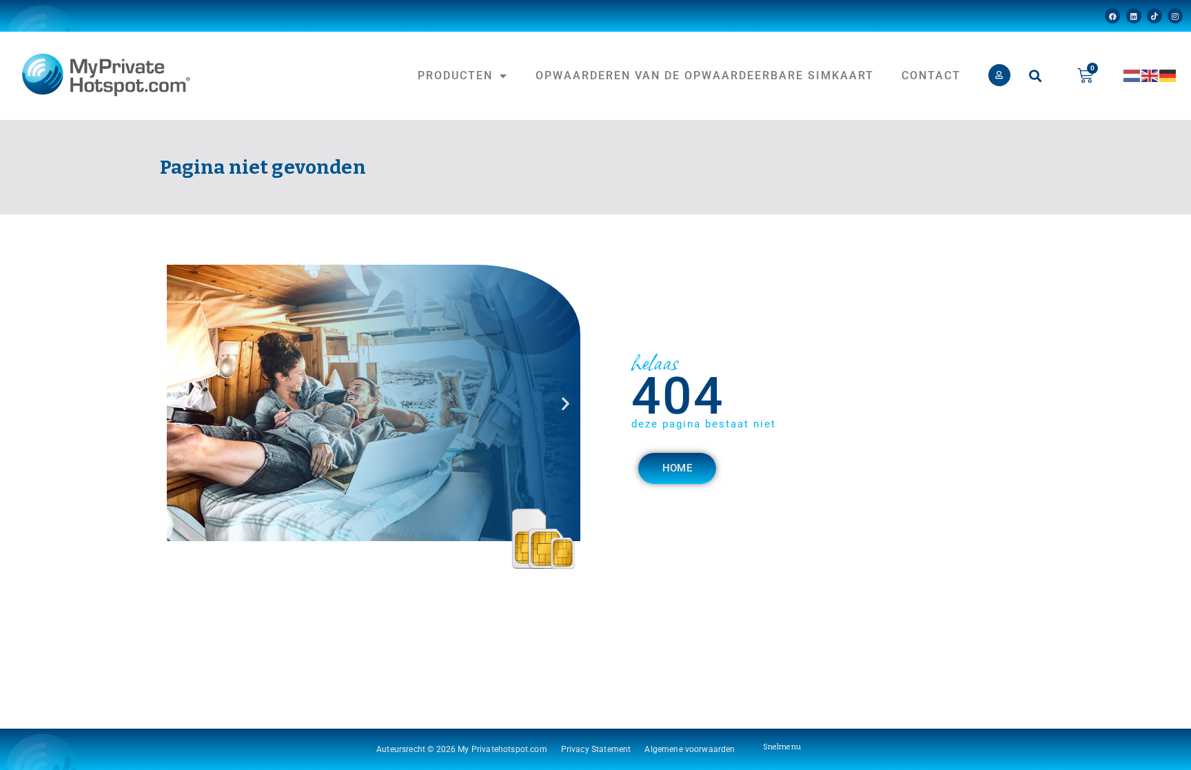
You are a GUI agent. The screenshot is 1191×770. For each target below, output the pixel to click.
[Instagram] (1175, 15)
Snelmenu (782, 746)
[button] (1035, 75)
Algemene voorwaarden (689, 749)
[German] (1168, 75)
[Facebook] (1112, 15)
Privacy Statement (596, 749)
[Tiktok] (1154, 15)
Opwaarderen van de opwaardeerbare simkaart (705, 75)
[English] (1150, 75)
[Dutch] (1132, 75)
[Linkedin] (1133, 15)
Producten (455, 75)
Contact (931, 75)
